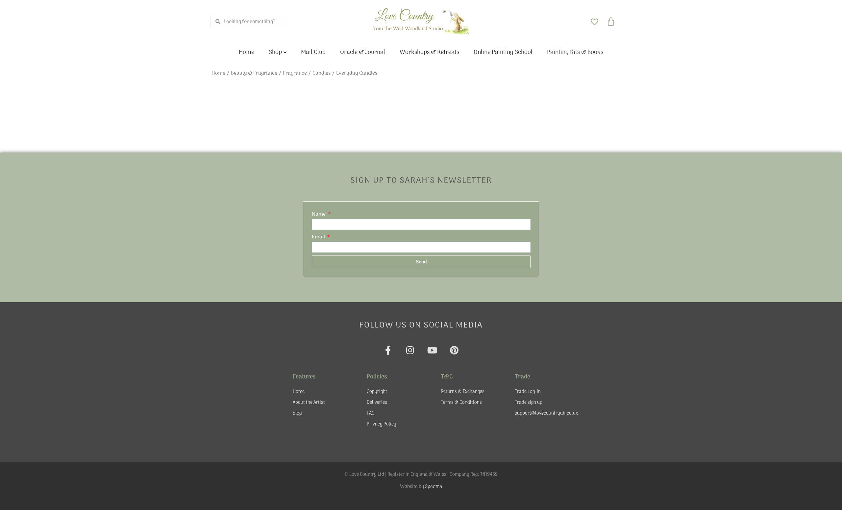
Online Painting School (503, 52)
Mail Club (313, 52)
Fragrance (295, 73)
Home (246, 52)
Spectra (433, 487)
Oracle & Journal (362, 52)
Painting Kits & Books (575, 52)
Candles (321, 73)
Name (319, 214)
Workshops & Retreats (429, 52)
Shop (275, 52)
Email (319, 237)
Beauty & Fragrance (254, 73)
